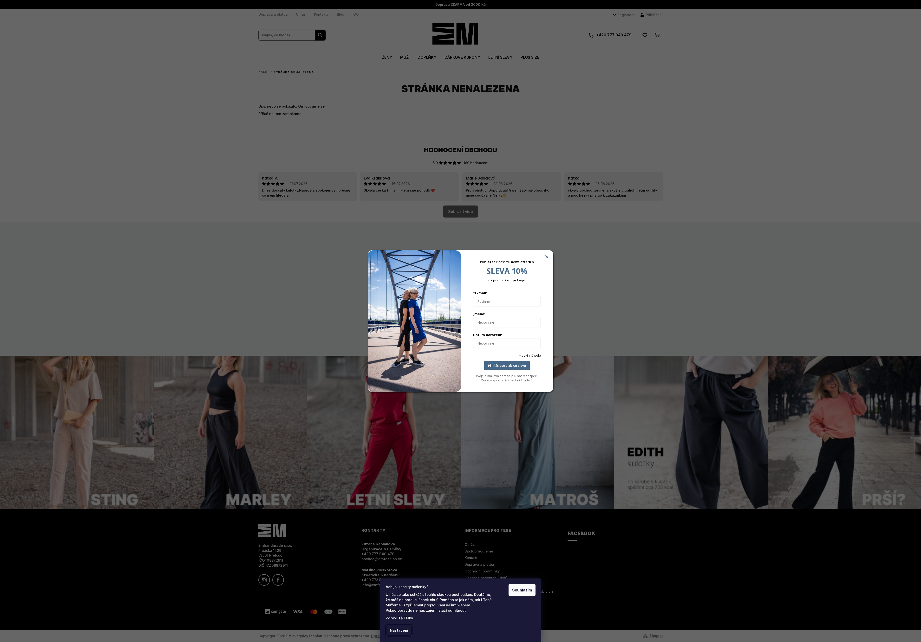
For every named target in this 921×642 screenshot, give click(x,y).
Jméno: (479, 314)
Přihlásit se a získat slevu (507, 366)
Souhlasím (522, 590)
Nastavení (399, 630)
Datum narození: (487, 335)
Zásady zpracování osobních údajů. (507, 380)
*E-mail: (480, 293)
